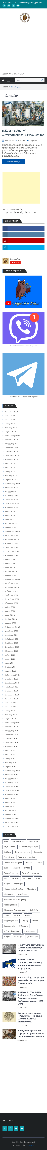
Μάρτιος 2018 (10, 814)
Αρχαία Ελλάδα (18, 842)
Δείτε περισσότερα (13, 162)
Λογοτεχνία (18, 884)
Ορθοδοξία (33, 910)
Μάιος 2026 (10, 424)
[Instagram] (8, 5)
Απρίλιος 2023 (11, 571)
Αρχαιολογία (33, 842)
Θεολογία (15, 879)
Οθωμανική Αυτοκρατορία (14, 910)
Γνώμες (29, 863)
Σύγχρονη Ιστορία (11, 921)
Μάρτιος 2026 (10, 432)
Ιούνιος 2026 (10, 420)
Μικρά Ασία (22, 894)
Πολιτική (17, 916)
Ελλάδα (27, 868)
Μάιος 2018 (9, 806)
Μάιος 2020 (10, 711)
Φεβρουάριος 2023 (12, 579)
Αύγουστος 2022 (11, 603)
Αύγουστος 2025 (11, 460)
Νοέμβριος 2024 (11, 495)
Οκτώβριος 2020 (11, 691)
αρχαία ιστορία (30, 931)
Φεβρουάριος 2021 (12, 675)
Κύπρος (7, 884)
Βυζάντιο (7, 852)
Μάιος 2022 (10, 615)
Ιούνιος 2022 (10, 611)
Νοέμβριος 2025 (11, 448)
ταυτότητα (18, 937)
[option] (29, 2)
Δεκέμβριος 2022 (12, 587)
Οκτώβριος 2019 (11, 739)
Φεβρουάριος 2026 (12, 436)
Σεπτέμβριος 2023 (12, 551)
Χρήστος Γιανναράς (12, 931)
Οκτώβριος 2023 (11, 547)
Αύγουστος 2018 (11, 794)
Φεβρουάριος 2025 (12, 483)
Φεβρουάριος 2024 (12, 531)
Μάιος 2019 (10, 758)
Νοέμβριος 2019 (11, 735)
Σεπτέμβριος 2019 (12, 743)
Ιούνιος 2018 (10, 802)
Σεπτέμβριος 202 (11, 826)
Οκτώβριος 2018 (11, 786)
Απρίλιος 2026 (11, 428)
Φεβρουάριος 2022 (12, 627)
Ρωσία (27, 916)
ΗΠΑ (6, 879)
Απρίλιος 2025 (11, 475)
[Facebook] (4, 5)
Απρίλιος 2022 (11, 619)
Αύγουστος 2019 (11, 747)
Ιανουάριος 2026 (11, 440)
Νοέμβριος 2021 (11, 639)
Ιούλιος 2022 (10, 607)
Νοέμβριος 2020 (11, 687)
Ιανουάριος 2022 (11, 631)
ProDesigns (29, 1145)
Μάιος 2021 (9, 663)
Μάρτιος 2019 (10, 766)
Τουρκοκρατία (9, 926)
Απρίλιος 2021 (10, 667)
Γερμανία (38, 852)
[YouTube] (13, 5)
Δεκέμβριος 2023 (12, 539)
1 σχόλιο (33, 141)
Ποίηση (7, 916)
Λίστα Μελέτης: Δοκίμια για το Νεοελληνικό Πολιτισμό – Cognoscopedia (31, 980)
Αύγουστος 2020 (11, 699)
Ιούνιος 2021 (10, 659)
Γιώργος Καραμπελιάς (27, 857)
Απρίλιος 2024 (11, 523)
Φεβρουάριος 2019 (12, 770)
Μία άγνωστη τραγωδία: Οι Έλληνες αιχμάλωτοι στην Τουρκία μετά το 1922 (31, 948)
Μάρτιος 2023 (10, 575)
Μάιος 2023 (10, 567)
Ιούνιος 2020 (10, 707)
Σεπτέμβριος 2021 (12, 647)
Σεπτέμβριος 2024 (12, 503)
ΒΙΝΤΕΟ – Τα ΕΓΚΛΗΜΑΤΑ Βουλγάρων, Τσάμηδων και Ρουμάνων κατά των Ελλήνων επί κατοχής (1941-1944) (31, 998)
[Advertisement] (23, 48)
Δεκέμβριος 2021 (11, 635)
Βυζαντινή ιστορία (22, 852)
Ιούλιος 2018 (10, 798)
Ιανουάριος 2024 (11, 535)
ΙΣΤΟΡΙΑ (21, 141)
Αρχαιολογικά (9, 847)
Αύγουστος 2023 (11, 555)
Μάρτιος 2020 (10, 719)
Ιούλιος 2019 (10, 751)
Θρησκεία (27, 879)
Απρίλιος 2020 (11, 715)
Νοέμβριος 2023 (11, 543)
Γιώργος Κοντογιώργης (13, 863)
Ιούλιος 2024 (10, 511)
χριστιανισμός (32, 937)
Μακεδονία (31, 889)
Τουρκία (35, 921)
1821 (6, 842)
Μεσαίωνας (9, 894)
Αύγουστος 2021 (11, 651)
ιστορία (7, 937)
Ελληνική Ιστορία (11, 873)
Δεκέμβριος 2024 (12, 491)
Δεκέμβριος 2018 (11, 778)
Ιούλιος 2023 (10, 559)
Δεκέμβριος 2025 (12, 444)
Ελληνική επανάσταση (31, 873)
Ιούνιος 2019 (10, 755)
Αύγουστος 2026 (11, 412)
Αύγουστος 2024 (11, 507)
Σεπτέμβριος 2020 (12, 695)
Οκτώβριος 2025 (11, 452)
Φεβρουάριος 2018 (12, 818)
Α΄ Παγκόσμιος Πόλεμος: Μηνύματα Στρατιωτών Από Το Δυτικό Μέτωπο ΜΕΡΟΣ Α (31, 1034)
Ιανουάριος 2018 (11, 822)
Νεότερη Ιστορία (10, 905)
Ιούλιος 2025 (10, 464)
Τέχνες (25, 921)
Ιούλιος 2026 (10, 416)
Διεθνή (39, 863)
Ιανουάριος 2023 (11, 583)
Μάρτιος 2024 (10, 527)
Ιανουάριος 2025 (11, 487)
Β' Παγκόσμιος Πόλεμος (28, 847)
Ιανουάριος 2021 (11, 679)
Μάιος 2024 (10, 519)
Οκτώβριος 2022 (11, 595)
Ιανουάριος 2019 (11, 774)
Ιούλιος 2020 (10, 703)
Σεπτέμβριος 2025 (12, 456)
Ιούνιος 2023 (10, 563)
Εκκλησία (16, 868)
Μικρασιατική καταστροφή (15, 900)
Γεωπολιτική (9, 857)
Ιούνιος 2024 (10, 515)
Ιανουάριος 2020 (11, 727)
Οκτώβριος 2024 (11, 499)
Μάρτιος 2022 (10, 623)
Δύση (6, 868)
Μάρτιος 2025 (10, 479)
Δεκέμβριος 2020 (12, 683)
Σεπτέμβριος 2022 (12, 599)
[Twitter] (18, 5)
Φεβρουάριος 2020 (12, 723)
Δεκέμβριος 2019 (12, 731)
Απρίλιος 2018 (10, 810)
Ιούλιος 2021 (10, 655)
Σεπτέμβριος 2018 (12, 790)
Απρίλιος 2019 (11, 762)
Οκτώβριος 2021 (11, 643)
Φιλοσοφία (23, 926)
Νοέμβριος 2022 (11, 591)
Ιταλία (38, 879)
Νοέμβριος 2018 (11, 782)
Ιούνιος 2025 (10, 468)
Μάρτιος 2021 (10, 671)
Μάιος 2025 (10, 471)
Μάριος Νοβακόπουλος (13, 889)
